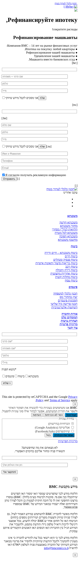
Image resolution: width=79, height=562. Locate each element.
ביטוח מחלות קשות (66, 277)
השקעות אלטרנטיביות (64, 307)
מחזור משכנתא (68, 226)
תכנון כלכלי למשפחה (65, 293)
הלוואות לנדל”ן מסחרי (64, 229)
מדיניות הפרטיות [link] (67, 441)
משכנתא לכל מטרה (66, 232)
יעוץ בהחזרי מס (68, 297)
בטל (48, 435)
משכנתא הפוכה (68, 236)
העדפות (37, 415)
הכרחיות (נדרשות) (59, 423)
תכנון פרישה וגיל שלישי (64, 303)
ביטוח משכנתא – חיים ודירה (60, 252)
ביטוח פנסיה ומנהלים (65, 259)
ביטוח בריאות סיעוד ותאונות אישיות (56, 263)
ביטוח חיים (71, 256)
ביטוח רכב (71, 266)
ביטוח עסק (71, 280)
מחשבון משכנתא (67, 239)
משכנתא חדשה (68, 222)
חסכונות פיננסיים (67, 300)
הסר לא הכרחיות (54, 415)
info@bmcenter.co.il (56, 548)
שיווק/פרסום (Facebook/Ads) (53, 431)
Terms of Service (59, 400)
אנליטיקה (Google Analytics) (53, 427)
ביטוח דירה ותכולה (66, 270)
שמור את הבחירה (63, 435)
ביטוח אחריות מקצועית (63, 273)
